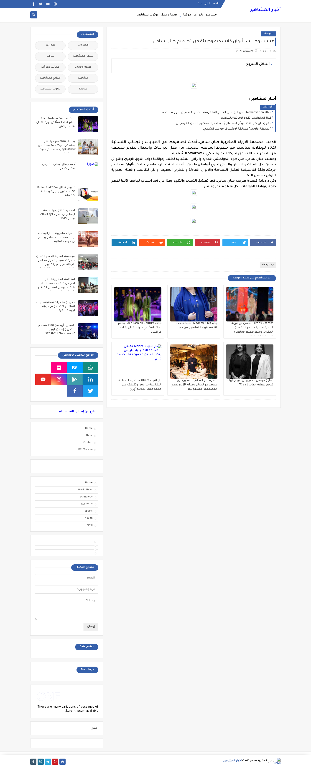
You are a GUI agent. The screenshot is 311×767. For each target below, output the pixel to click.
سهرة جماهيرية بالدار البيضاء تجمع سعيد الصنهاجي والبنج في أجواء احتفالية (57, 237)
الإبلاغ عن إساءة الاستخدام (78, 411)
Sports (88, 511)
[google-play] (75, 379)
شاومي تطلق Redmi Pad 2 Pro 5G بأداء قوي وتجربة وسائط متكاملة (56, 191)
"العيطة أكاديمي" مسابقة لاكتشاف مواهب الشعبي (237, 129)
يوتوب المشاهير (147, 15)
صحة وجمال (169, 15)
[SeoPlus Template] (278, 761)
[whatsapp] (91, 367)
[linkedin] (91, 379)
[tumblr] (33, 762)
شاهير (50, 56)
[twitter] (41, 4)
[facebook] (33, 4)
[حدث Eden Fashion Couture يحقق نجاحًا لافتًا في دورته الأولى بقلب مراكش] (137, 304)
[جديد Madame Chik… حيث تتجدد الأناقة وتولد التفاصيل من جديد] (193, 304)
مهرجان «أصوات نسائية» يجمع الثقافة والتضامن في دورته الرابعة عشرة (56, 306)
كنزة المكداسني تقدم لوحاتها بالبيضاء (246, 118)
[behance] (75, 367)
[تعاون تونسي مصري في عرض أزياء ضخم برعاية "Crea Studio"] (249, 361)
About (89, 435)
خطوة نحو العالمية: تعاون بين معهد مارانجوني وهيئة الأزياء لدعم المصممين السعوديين (194, 385)
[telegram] (48, 762)
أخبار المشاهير (265, 10)
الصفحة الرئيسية (208, 3)
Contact (88, 442)
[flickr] (59, 367)
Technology (85, 497)
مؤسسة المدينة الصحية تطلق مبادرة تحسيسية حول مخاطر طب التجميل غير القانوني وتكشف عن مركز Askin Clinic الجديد (56, 265)
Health (89, 518)
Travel (89, 525)
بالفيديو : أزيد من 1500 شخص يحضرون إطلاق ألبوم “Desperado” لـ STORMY (57, 329)
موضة (187, 15)
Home (89, 428)
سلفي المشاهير (83, 56)
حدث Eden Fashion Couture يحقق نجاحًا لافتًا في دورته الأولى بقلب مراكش (139, 328)
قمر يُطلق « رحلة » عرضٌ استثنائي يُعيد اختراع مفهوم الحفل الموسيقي (223, 123)
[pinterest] (55, 762)
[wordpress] (41, 762)
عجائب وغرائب (50, 67)
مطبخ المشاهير (50, 78)
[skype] (43, 367)
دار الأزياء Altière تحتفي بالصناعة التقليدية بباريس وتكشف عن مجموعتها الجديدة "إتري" (139, 385)
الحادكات (83, 45)
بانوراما (198, 15)
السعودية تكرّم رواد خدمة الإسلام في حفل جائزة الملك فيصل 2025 (58, 214)
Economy (87, 504)
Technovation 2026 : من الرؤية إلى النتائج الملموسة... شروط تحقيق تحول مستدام (216, 112)
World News (85, 490)
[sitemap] (62, 762)
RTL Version (85, 449)
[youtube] (48, 4)
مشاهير (211, 15)
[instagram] (55, 4)
